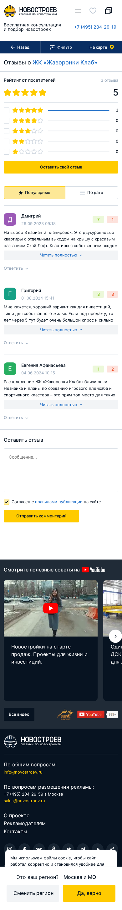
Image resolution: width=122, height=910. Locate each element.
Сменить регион (33, 893)
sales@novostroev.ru (24, 800)
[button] (115, 636)
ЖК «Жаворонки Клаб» (65, 62)
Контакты (15, 831)
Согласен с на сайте (56, 501)
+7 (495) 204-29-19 (95, 27)
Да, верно (89, 893)
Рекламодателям (25, 823)
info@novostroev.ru (23, 772)
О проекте (16, 815)
